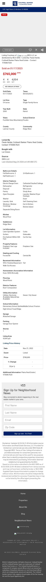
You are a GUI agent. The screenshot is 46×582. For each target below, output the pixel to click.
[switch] (30, 50)
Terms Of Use (13, 540)
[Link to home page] (23, 3)
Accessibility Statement (15, 542)
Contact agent (8, 50)
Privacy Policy (30, 540)
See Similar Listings (12, 86)
